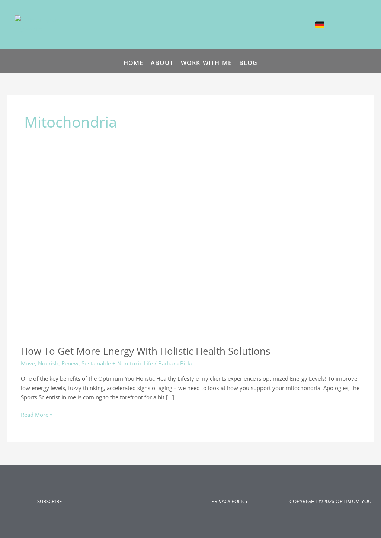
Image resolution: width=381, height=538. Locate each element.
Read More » (36, 414)
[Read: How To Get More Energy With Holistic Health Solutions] (104, 252)
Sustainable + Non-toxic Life (117, 363)
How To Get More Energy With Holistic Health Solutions (145, 351)
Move (28, 363)
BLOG (248, 63)
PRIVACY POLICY (229, 501)
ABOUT (162, 63)
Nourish (48, 363)
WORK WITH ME (206, 63)
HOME (133, 63)
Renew (70, 363)
